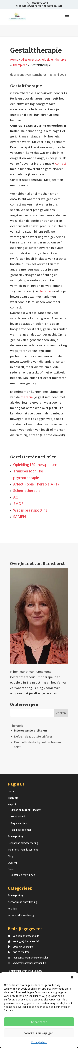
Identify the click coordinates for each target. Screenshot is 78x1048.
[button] (72, 977)
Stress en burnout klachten (26, 810)
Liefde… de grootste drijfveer (33, 736)
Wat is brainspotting (30, 510)
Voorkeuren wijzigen (39, 1033)
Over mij (12, 863)
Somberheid (18, 816)
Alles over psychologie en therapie (43, 59)
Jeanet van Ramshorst (32, 74)
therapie (45, 291)
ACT (16, 497)
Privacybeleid (39, 1042)
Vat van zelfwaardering (21, 915)
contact (60, 163)
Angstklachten (19, 823)
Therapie (13, 798)
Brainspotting (16, 836)
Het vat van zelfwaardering (23, 843)
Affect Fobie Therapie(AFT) (36, 484)
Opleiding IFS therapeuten (35, 464)
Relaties (12, 908)
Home (14, 59)
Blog (10, 856)
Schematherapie (26, 490)
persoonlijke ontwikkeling (22, 902)
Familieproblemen (21, 829)
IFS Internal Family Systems (23, 849)
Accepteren (39, 1022)
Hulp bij (12, 804)
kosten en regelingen (23, 875)
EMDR (18, 503)
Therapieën (20, 65)
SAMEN (19, 516)
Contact (12, 869)
